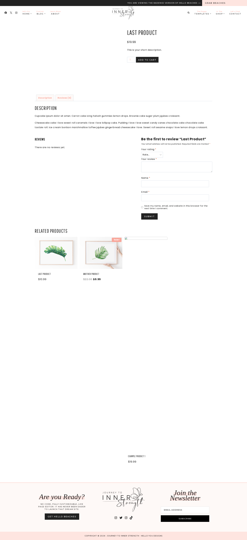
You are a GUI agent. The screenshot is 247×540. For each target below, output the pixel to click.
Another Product (91, 273)
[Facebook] (5, 12)
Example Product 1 (136, 456)
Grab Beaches (215, 3)
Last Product (44, 273)
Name (145, 178)
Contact (235, 12)
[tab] (45, 98)
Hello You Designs (151, 536)
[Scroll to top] (238, 534)
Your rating (148, 149)
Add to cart (147, 60)
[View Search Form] (189, 13)
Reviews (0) (64, 97)
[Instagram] (16, 12)
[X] (11, 12)
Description (45, 97)
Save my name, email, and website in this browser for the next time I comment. (176, 207)
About (55, 12)
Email (145, 192)
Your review (149, 159)
